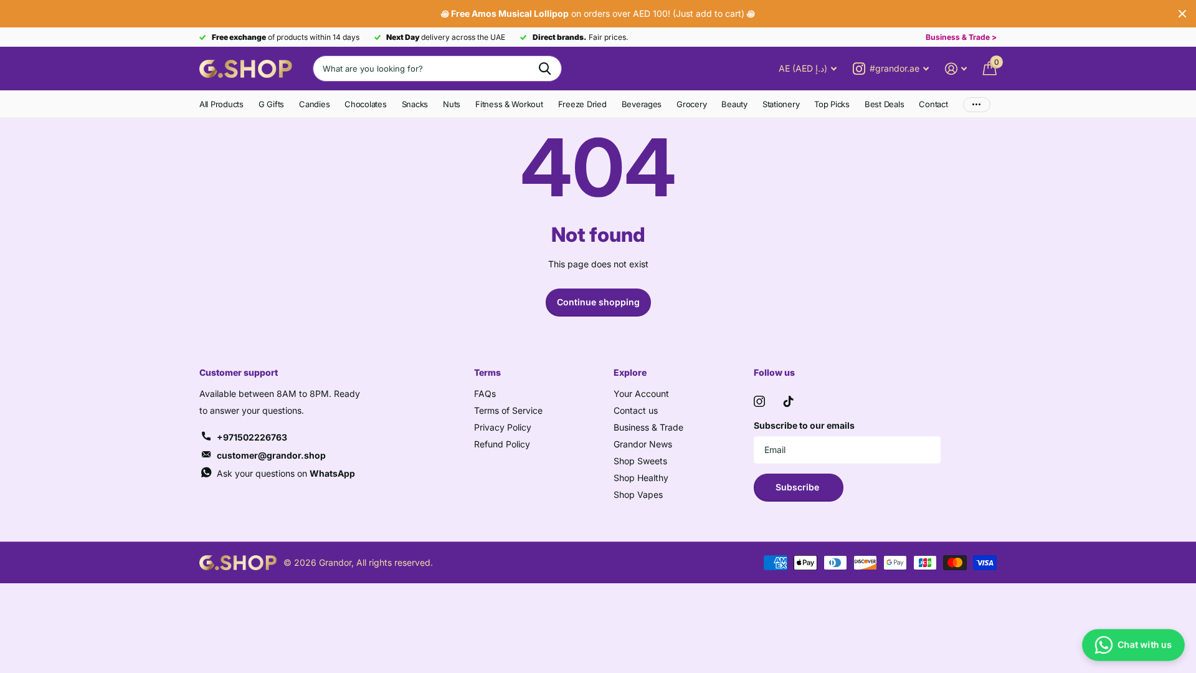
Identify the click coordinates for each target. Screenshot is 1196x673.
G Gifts (271, 104)
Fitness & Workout (509, 104)
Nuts (451, 104)
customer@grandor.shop (271, 455)
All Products (221, 104)
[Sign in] (955, 69)
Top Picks (832, 104)
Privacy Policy (502, 427)
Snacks (415, 104)
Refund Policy (502, 444)
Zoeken (545, 68)
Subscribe (799, 487)
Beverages (642, 104)
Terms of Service (508, 410)
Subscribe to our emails (804, 425)
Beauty (734, 104)
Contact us (636, 410)
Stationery (780, 104)
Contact (933, 104)
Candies (314, 104)
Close (1182, 13)
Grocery (691, 104)
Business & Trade (648, 427)
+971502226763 (252, 437)
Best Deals (884, 104)
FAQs (485, 393)
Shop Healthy (641, 477)
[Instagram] (759, 401)
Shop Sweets (640, 461)
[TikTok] (789, 401)
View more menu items (976, 104)
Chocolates (365, 104)
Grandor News (643, 444)
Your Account (641, 393)
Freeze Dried (582, 104)
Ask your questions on (286, 473)
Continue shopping (598, 302)
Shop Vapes (638, 494)
